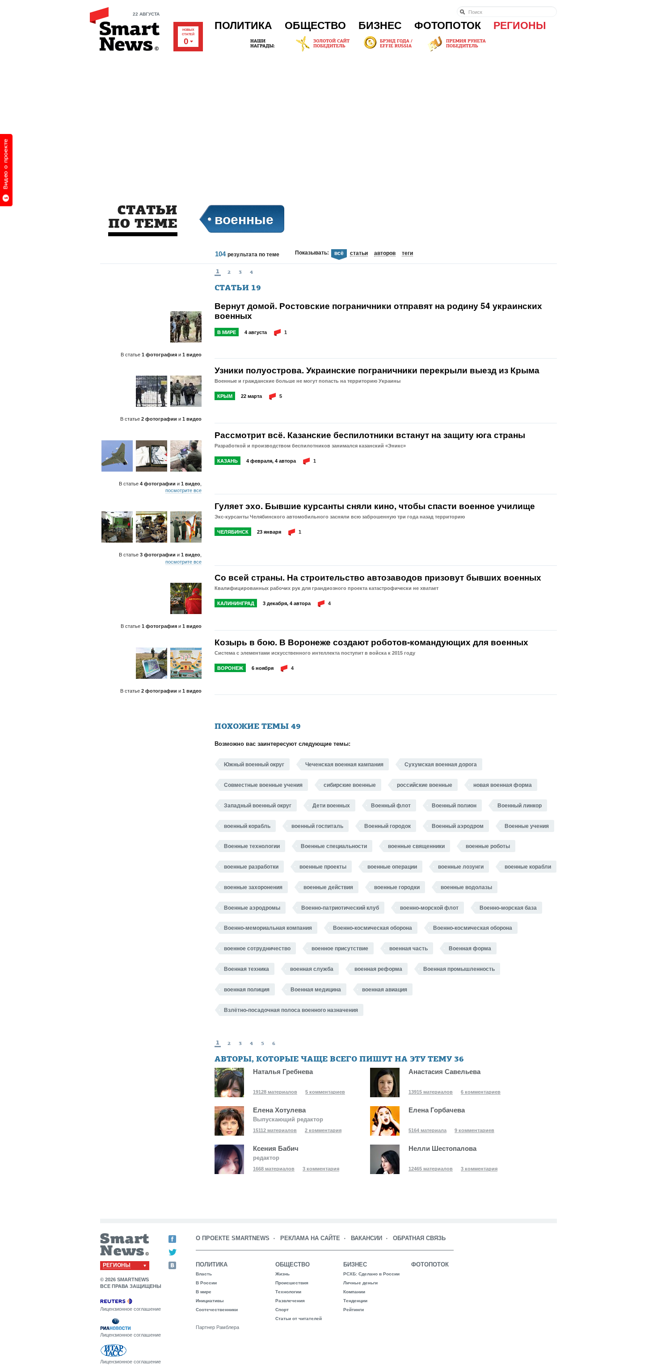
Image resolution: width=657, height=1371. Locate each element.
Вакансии (366, 1238)
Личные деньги (360, 1282)
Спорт (282, 1309)
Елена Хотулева (279, 1110)
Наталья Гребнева (283, 1071)
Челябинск (232, 532)
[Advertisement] (328, 120)
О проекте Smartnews (233, 1238)
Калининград (235, 603)
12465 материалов (431, 1168)
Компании (354, 1291)
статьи (359, 253)
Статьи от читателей (298, 1318)
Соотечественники (217, 1309)
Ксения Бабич (276, 1148)
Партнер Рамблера (217, 1327)
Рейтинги (353, 1309)
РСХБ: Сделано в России (371, 1273)
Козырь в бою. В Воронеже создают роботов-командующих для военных (371, 642)
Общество (315, 25)
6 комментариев (481, 1092)
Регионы (519, 25)
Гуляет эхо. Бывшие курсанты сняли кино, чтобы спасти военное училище (375, 506)
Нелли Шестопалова (442, 1148)
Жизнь (282, 1273)
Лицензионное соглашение (130, 1309)
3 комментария (321, 1168)
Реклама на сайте (310, 1238)
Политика (243, 25)
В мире (226, 332)
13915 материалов (431, 1092)
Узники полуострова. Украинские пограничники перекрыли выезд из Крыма (377, 370)
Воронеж (230, 668)
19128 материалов (275, 1092)
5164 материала (427, 1130)
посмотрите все (183, 490)
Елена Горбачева (437, 1110)
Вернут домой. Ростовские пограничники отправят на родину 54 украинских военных (378, 311)
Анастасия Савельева (444, 1071)
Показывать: (312, 253)
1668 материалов (274, 1168)
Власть (204, 1273)
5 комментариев (325, 1092)
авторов (385, 253)
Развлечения (290, 1300)
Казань (227, 461)
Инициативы (210, 1300)
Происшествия (291, 1282)
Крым (224, 396)
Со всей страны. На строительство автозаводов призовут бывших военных (378, 577)
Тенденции (355, 1300)
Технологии (288, 1291)
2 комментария (323, 1130)
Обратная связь (419, 1238)
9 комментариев (474, 1130)
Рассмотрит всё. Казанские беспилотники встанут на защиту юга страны (370, 435)
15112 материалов (275, 1130)
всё (339, 253)
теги (407, 253)
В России (206, 1282)
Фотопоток (447, 25)
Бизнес (380, 25)
